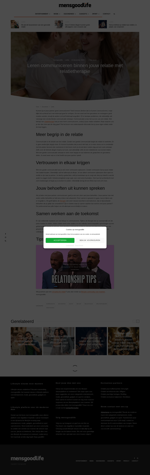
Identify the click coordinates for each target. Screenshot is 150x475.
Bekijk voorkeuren (90, 240)
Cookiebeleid (70, 245)
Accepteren (60, 240)
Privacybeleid (79, 245)
